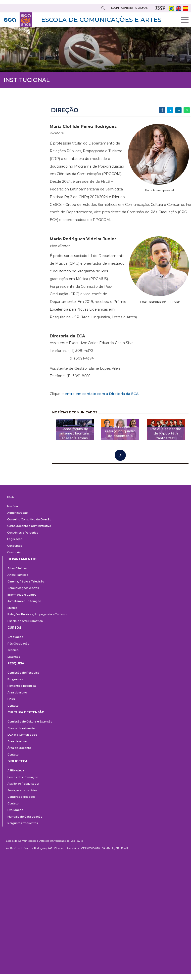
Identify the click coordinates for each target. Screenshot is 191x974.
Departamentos (22, 559)
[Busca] (102, 8)
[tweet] (170, 110)
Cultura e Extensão (26, 712)
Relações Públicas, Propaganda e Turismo (36, 614)
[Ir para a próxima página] (120, 455)
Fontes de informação (22, 777)
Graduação (15, 637)
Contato (12, 705)
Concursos (14, 545)
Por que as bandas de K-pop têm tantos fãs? (166, 433)
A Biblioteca (15, 770)
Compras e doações (21, 796)
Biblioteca (17, 761)
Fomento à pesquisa (21, 685)
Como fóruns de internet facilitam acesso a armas (74, 433)
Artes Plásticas (17, 575)
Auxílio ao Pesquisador (23, 783)
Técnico (12, 650)
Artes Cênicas (17, 568)
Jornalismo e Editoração (24, 601)
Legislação (14, 539)
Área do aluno (17, 692)
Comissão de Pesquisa (23, 672)
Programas (15, 679)
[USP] (160, 8)
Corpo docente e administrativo (29, 526)
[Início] (18, 19)
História (12, 506)
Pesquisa (15, 663)
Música (12, 608)
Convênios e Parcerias (22, 532)
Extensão (13, 656)
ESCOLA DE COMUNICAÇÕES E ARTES (101, 19)
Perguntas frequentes (22, 823)
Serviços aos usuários (22, 790)
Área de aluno (17, 741)
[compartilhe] (162, 110)
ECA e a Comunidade (22, 734)
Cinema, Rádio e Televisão (25, 581)
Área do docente (19, 748)
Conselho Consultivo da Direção (29, 519)
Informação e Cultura (22, 594)
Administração (17, 512)
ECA (10, 497)
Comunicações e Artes (23, 588)
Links (11, 699)
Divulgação (15, 810)
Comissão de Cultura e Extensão (29, 721)
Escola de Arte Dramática (25, 621)
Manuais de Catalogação (24, 816)
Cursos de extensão (21, 728)
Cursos (14, 627)
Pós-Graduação (18, 643)
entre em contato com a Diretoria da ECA (102, 394)
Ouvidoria (14, 552)
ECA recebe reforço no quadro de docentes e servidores (120, 433)
